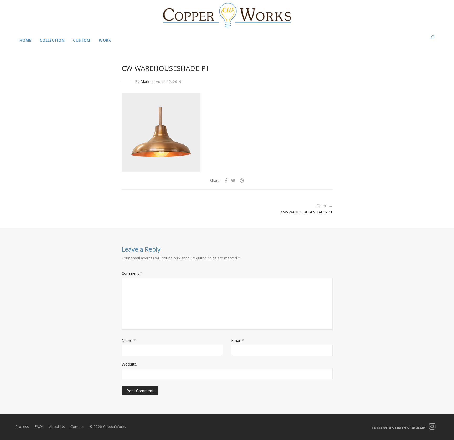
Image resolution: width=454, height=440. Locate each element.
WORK (105, 40)
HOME (25, 40)
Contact (77, 426)
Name (129, 340)
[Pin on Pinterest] (242, 180)
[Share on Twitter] (233, 180)
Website (129, 364)
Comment (132, 273)
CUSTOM (81, 40)
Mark (145, 81)
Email (237, 340)
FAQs (39, 426)
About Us (57, 426)
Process (22, 426)
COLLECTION (52, 40)
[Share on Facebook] (226, 180)
